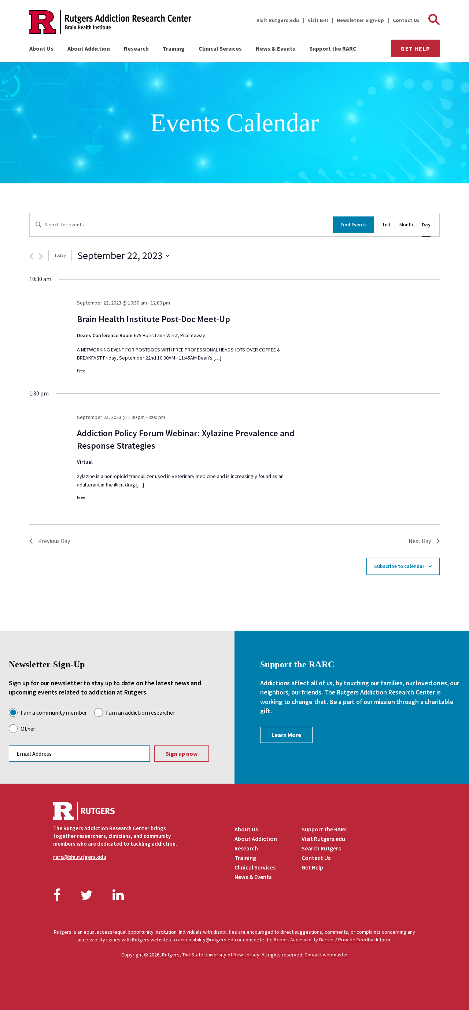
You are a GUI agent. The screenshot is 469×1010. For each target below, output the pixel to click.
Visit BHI (318, 20)
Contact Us (406, 20)
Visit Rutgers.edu (277, 20)
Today (60, 255)
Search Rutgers (321, 848)
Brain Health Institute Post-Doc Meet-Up (153, 319)
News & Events (275, 48)
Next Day (420, 540)
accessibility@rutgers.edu (207, 939)
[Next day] (41, 256)
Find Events (353, 224)
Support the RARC (333, 48)
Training (174, 48)
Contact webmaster (326, 954)
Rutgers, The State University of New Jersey (210, 954)
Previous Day (54, 540)
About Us (41, 48)
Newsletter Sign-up (360, 20)
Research (136, 48)
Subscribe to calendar (399, 566)
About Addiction (88, 48)
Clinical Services (220, 48)
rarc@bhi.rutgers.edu (79, 856)
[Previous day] (31, 256)
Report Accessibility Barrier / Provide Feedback (326, 939)
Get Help (415, 48)
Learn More (286, 735)
